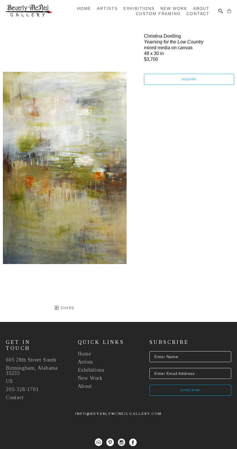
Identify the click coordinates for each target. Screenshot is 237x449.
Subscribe (190, 390)
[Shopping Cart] (229, 11)
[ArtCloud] (98, 442)
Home (84, 353)
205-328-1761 (22, 389)
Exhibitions (91, 370)
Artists (85, 361)
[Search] (220, 11)
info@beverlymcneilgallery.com (118, 414)
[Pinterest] (110, 442)
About (85, 386)
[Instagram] (121, 442)
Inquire (189, 79)
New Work (90, 378)
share (67, 308)
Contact (15, 397)
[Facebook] (133, 442)
